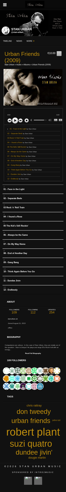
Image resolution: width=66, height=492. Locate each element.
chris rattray (34, 405)
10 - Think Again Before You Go (24, 170)
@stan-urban (17, 32)
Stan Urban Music (40, 466)
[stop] (26, 120)
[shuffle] (61, 120)
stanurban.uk (13, 319)
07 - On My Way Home (21, 156)
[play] (15, 120)
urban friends (30, 420)
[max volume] (50, 120)
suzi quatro (31, 443)
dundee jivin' (34, 452)
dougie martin (37, 457)
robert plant (33, 432)
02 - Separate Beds (20, 133)
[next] (20, 120)
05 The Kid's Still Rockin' (21, 147)
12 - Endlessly (18, 179)
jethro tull (56, 420)
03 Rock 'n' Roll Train (20, 138)
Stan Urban (9, 65)
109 (14, 311)
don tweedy (34, 411)
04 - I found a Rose (19, 142)
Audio (18, 65)
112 (33, 311)
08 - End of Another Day (21, 161)
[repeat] (56, 120)
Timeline (7, 41)
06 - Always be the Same (22, 152)
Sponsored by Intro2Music (33, 472)
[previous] (9, 120)
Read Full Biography (33, 353)
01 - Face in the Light (23, 129)
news (19, 41)
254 (52, 311)
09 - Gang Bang (18, 165)
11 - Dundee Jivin (19, 174)
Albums (26, 65)
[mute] (31, 120)
